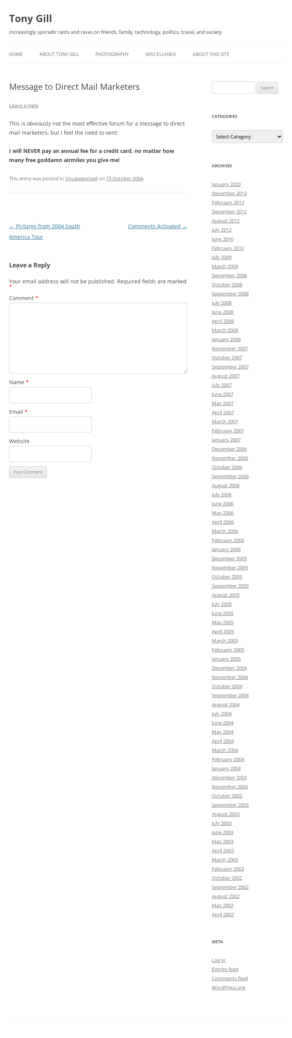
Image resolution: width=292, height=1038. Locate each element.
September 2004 (230, 695)
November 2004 (230, 677)
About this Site (211, 54)
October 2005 (227, 576)
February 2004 (228, 759)
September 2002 (230, 887)
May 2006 (222, 512)
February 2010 (228, 248)
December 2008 (229, 275)
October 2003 (227, 795)
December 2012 (229, 211)
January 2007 (226, 439)
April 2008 (223, 321)
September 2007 (230, 366)
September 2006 (230, 476)
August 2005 (226, 594)
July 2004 (222, 713)
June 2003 (222, 832)
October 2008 (227, 284)
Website (19, 441)
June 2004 (222, 722)
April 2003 (223, 850)
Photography (112, 54)
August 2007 (226, 375)
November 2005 (230, 567)
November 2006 (230, 458)
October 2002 (227, 877)
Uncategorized (81, 178)
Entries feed (225, 969)
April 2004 (223, 741)
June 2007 (222, 394)
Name (19, 382)
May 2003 (222, 841)
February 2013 (228, 202)
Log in (218, 960)
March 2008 (225, 330)
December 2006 (229, 448)
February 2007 (228, 430)
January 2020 (226, 184)
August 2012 (226, 220)
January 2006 (226, 549)
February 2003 (228, 868)
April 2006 (223, 521)
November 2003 (230, 786)
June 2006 (222, 503)
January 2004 (226, 768)
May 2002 (222, 905)
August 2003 (226, 814)
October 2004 (227, 686)
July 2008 (222, 302)
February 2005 (228, 649)
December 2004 (229, 667)
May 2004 (222, 731)
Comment (23, 298)
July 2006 (222, 494)
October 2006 (227, 467)
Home (16, 54)
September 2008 (230, 293)
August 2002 (226, 896)
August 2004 (226, 704)
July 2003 (222, 823)
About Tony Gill (59, 54)
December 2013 (229, 193)
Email (18, 411)
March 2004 (225, 750)
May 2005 (222, 622)
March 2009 (225, 266)
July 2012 (222, 229)
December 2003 (229, 777)
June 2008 (222, 311)
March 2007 (225, 421)
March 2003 (225, 859)
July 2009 (222, 257)
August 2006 (226, 485)
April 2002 (223, 914)
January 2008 (226, 339)
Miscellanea (161, 54)
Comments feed (230, 978)
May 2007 (222, 403)
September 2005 (230, 585)
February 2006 (228, 540)
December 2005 (229, 558)
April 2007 (223, 412)
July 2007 (222, 385)
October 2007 (227, 357)
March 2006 (225, 531)
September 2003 (230, 804)
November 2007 (230, 348)
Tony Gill (30, 18)
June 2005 (222, 613)
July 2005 (222, 604)
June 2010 (222, 238)
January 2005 (226, 658)
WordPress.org (228, 987)
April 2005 (223, 631)
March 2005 (225, 640)
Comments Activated (157, 226)
